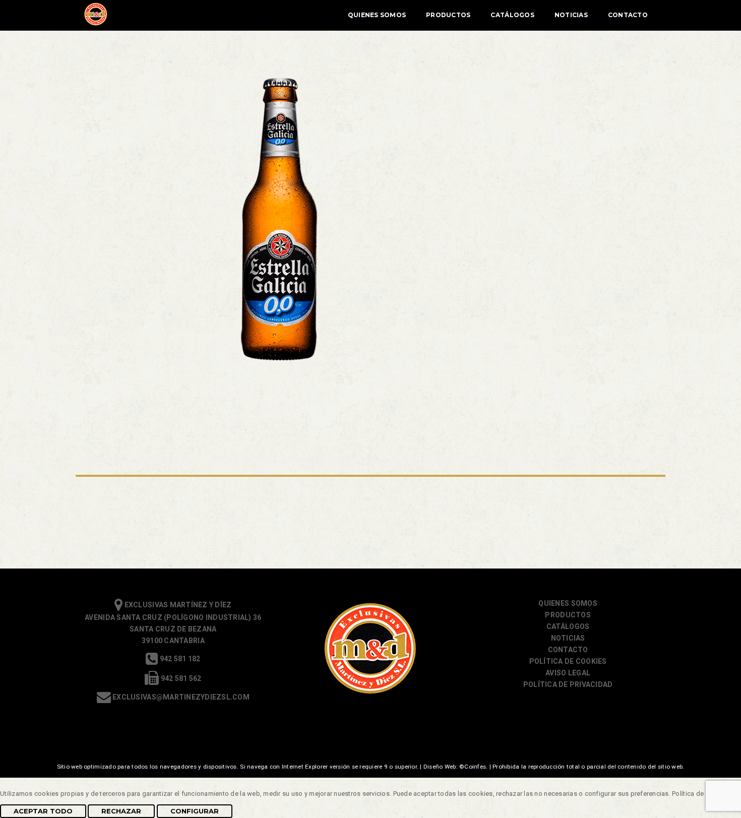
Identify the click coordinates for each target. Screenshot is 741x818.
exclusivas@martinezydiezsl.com (180, 697)
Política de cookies (568, 661)
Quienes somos (567, 603)
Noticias (571, 15)
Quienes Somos (377, 15)
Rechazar (121, 811)
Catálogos (512, 15)
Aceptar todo (43, 811)
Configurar (194, 811)
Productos (448, 15)
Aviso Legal (567, 673)
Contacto (628, 15)
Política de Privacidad (568, 684)
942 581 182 (179, 659)
